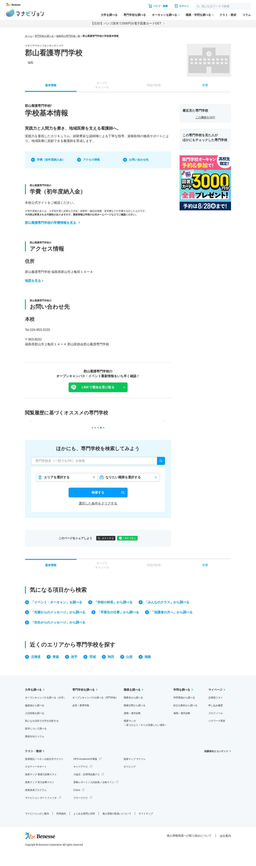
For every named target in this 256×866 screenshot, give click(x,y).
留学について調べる (36, 728)
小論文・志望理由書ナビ (86, 774)
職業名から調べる (133, 697)
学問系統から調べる (184, 697)
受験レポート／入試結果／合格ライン (93, 782)
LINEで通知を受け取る (98, 387)
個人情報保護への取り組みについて (189, 835)
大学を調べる (109, 14)
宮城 (92, 656)
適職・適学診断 (132, 713)
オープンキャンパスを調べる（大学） (45, 697)
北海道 (36, 656)
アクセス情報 (91, 159)
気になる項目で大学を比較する (42, 720)
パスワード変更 (216, 720)
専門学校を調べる (135, 14)
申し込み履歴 (215, 705)
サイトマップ (146, 813)
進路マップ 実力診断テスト (39, 782)
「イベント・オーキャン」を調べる (56, 602)
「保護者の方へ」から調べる (172, 612)
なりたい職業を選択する (123, 477)
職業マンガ (145, 722)
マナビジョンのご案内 (37, 813)
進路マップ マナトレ (135, 759)
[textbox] (98, 461)
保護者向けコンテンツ (216, 751)
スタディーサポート (36, 766)
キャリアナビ (80, 766)
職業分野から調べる (134, 705)
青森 (56, 656)
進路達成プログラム (36, 790)
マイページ (215, 689)
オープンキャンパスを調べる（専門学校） (95, 697)
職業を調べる (132, 689)
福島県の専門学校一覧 (68, 36)
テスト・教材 (228, 14)
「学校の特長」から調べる (113, 602)
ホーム (28, 36)
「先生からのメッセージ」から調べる (58, 622)
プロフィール (215, 713)
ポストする (108, 538)
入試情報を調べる (34, 713)
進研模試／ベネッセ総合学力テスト (44, 759)
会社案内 (225, 835)
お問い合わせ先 (139, 159)
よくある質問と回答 (84, 813)
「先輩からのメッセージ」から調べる (58, 612)
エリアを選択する (57, 477)
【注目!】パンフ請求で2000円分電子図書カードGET (126, 23)
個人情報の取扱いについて (116, 813)
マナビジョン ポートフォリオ (41, 797)
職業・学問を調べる (198, 14)
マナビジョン (25, 13)
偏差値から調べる (34, 705)
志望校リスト (215, 697)
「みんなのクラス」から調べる (167, 602)
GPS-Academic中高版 (85, 759)
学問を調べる (181, 689)
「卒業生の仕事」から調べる (118, 612)
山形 (129, 656)
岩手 (74, 656)
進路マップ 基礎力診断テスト (41, 774)
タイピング (130, 766)
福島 (148, 656)
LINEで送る (129, 538)
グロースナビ (80, 797)
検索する (98, 492)
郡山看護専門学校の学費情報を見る (50, 222)
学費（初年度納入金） (51, 159)
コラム (246, 14)
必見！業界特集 (80, 705)
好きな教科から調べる (185, 705)
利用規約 (61, 813)
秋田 (111, 656)
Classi (76, 790)
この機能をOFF (205, 117)
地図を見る (33, 280)
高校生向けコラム (34, 736)
